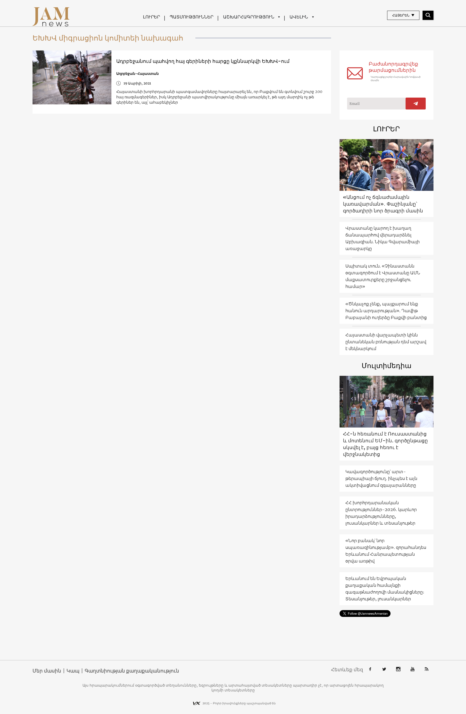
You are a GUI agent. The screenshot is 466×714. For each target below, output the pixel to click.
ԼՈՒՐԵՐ (151, 17)
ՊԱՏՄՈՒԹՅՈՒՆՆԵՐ (191, 17)
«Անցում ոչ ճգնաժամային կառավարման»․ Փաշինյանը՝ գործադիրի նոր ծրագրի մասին (383, 204)
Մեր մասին (47, 670)
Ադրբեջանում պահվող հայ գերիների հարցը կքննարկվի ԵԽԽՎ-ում (203, 61)
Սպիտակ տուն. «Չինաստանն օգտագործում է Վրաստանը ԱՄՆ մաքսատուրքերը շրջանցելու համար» (382, 276)
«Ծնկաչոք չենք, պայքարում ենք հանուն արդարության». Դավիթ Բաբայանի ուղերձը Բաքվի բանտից (386, 310)
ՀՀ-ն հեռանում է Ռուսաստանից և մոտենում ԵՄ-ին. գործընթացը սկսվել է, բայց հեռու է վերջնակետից (385, 444)
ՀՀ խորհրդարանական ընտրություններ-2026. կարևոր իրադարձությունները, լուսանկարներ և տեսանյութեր (381, 513)
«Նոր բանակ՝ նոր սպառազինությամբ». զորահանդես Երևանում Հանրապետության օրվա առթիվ (385, 551)
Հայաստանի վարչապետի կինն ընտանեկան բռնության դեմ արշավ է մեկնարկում (385, 341)
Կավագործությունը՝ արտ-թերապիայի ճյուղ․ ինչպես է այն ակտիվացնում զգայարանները (381, 478)
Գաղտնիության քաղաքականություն (132, 670)
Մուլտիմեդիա (386, 365)
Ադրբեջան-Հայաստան (137, 73)
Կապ (73, 670)
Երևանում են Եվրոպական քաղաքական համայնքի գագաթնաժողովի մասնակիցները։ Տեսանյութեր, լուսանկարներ (384, 589)
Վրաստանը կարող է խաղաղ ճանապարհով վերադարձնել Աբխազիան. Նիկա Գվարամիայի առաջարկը (382, 238)
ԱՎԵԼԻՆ (299, 17)
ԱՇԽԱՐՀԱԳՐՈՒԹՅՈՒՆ (248, 17)
